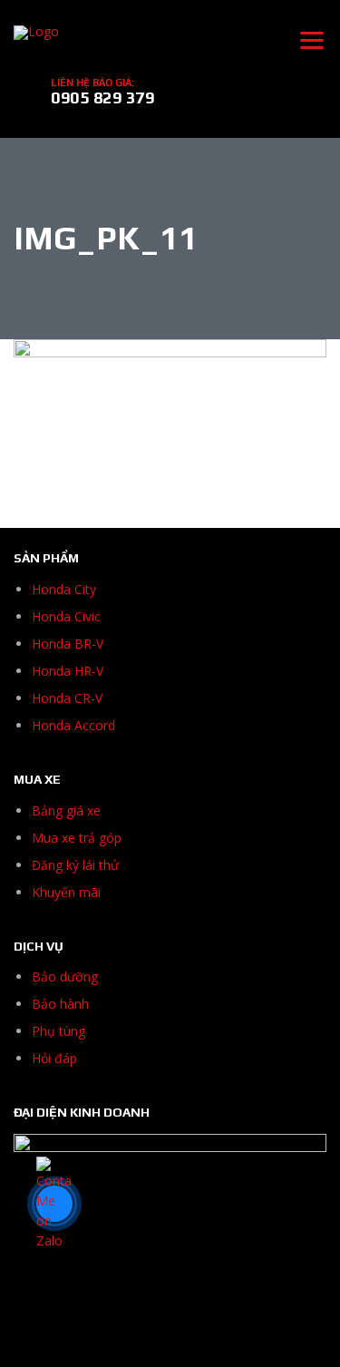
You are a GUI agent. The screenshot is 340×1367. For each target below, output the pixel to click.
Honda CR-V (67, 698)
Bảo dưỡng (65, 976)
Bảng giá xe (66, 810)
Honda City (64, 589)
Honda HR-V (67, 670)
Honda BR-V (67, 643)
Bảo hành (60, 1003)
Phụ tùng (58, 1031)
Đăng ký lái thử (75, 865)
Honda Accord (73, 725)
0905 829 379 (102, 97)
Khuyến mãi (66, 892)
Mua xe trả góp (76, 837)
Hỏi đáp (54, 1058)
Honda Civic (66, 616)
